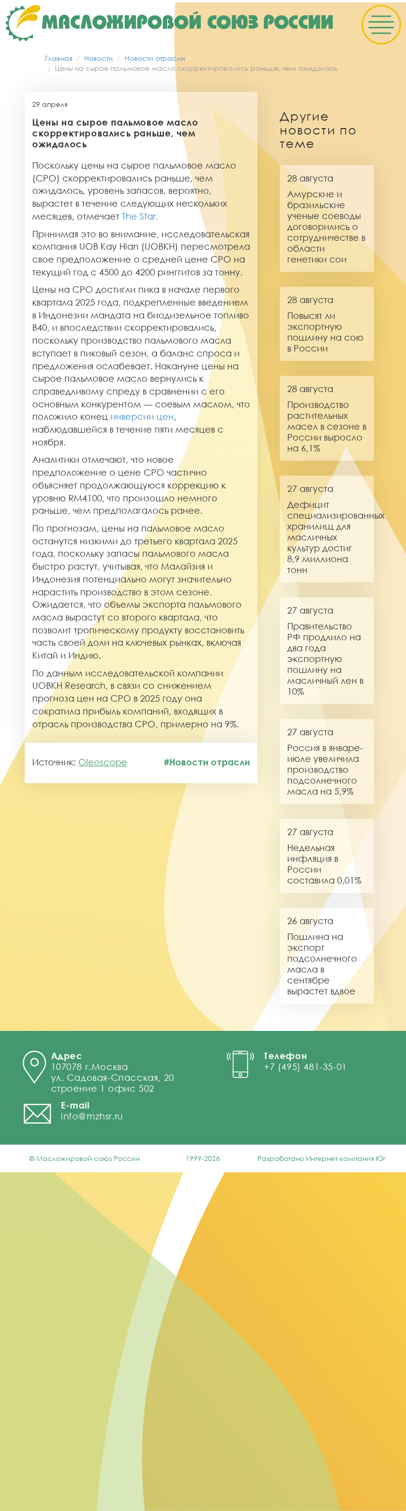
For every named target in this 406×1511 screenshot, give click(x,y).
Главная (58, 58)
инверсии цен (142, 416)
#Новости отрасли (207, 761)
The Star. (140, 216)
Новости (98, 58)
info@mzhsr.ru (92, 1116)
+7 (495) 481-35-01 (305, 1066)
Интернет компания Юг (346, 1158)
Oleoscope (102, 761)
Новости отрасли (155, 58)
